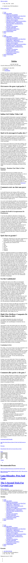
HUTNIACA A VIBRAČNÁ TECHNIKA (16, 21)
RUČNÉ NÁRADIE (11, 27)
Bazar (4, 32)
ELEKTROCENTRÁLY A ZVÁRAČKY (16, 16)
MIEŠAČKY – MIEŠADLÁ (13, 17)
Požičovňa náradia (7, 13)
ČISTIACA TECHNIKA (12, 26)
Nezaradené (7, 70)
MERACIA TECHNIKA (12, 14)
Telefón (14, 61)
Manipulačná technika (11, 30)
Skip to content (4, 1)
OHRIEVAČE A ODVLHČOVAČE (14, 18)
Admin (6, 69)
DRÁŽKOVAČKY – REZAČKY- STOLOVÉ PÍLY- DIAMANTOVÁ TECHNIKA (14, 24)
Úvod (4, 12)
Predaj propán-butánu (8, 31)
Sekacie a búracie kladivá (12, 20)
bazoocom (23, 182)
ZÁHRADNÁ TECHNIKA (12, 29)
